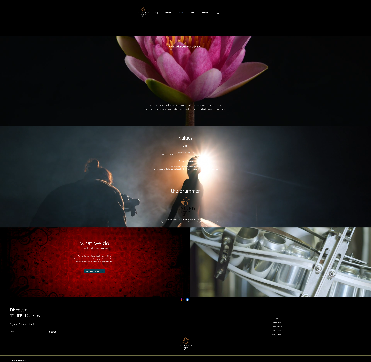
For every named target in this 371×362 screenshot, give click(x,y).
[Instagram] (183, 299)
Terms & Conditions (278, 319)
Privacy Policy (276, 323)
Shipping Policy (277, 326)
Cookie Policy (276, 334)
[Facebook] (187, 299)
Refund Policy (276, 330)
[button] (218, 12)
